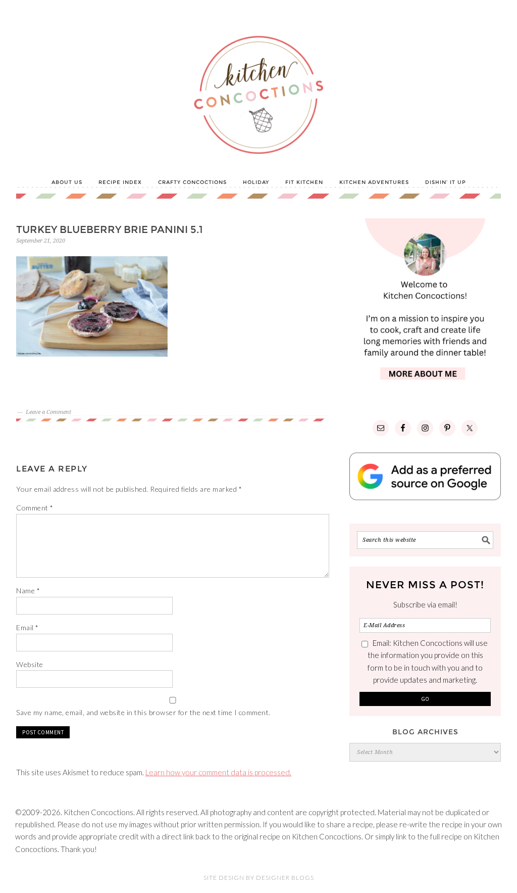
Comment (35, 507)
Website (29, 664)
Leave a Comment (48, 412)
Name (28, 590)
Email (27, 627)
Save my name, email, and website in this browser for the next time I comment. (143, 712)
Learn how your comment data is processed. (218, 772)
